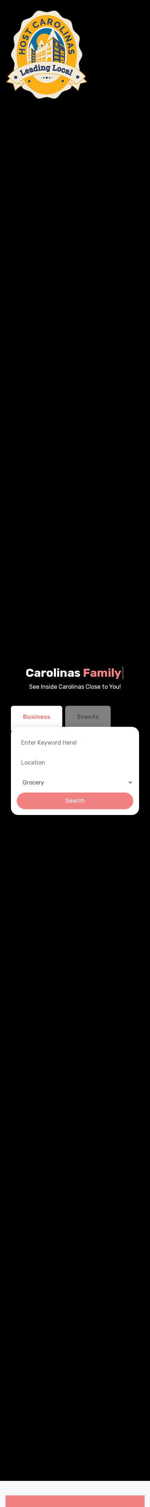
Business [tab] (36, 716)
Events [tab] (88, 716)
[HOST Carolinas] (46, 54)
